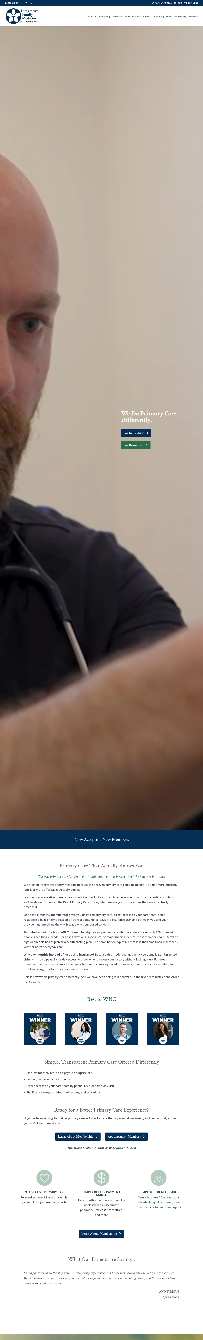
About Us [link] (91, 16)
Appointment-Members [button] (124, 1136)
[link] (23, 16)
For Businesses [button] (133, 445)
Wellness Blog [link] (180, 16)
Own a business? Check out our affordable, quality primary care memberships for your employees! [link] (159, 1202)
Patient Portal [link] (163, 3)
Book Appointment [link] (187, 3)
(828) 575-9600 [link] (14, 3)
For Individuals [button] (133, 433)
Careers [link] (146, 16)
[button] (26, 3)
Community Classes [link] (162, 16)
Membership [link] (104, 16)
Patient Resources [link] (133, 16)
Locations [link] (193, 16)
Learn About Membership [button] (76, 1136)
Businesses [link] (117, 16)
